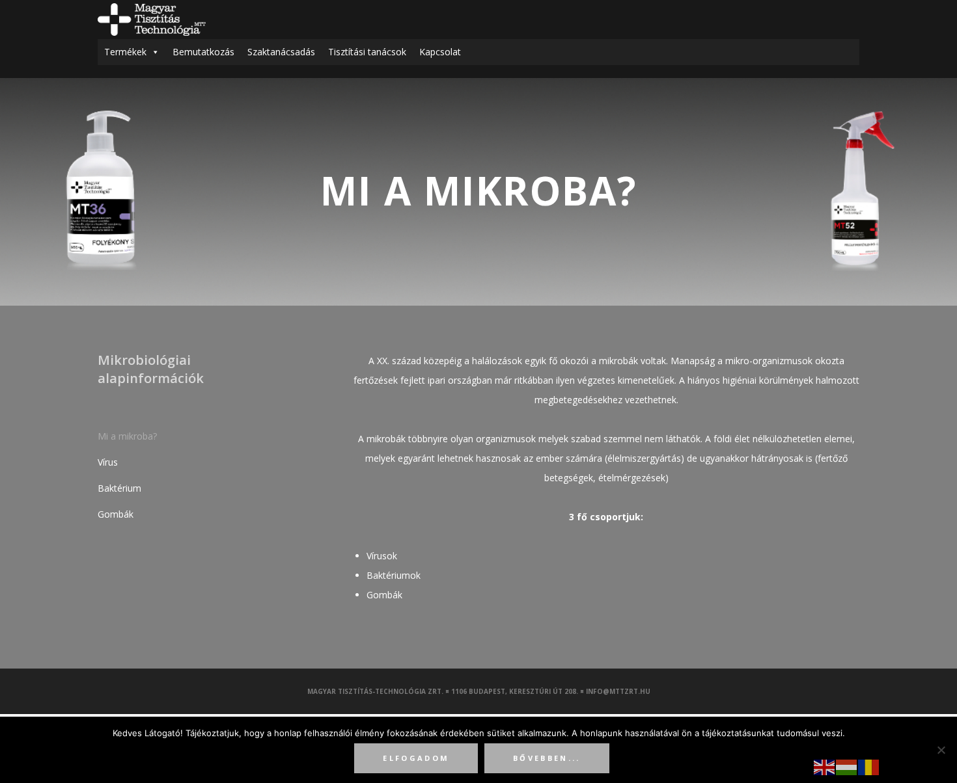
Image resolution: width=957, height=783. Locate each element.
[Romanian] (869, 766)
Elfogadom (416, 758)
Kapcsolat (440, 52)
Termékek (125, 52)
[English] (825, 766)
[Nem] (940, 749)
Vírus (108, 462)
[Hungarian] (847, 766)
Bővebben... (546, 758)
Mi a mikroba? (127, 436)
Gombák (115, 514)
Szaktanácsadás (281, 52)
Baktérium (119, 488)
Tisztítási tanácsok (367, 52)
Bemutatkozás (203, 52)
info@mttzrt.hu (618, 691)
